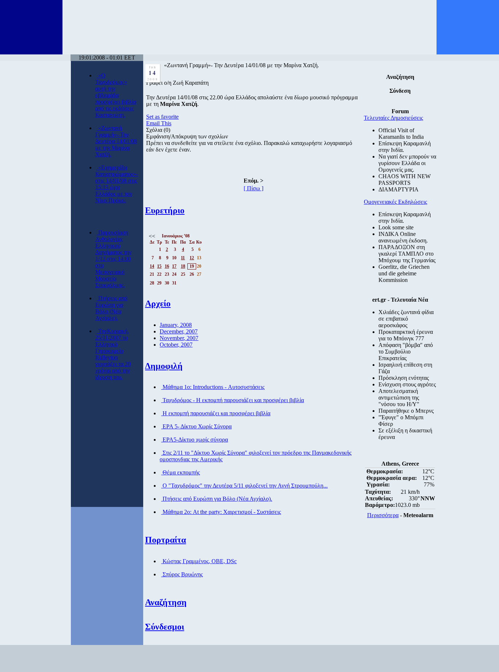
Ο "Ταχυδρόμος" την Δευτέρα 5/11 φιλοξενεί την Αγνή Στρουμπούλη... (244, 485)
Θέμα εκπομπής (180, 472)
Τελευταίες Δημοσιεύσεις (393, 118)
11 (183, 257)
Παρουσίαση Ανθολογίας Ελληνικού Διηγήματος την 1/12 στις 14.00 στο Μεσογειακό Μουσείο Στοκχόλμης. (113, 258)
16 (167, 266)
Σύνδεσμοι (164, 626)
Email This (158, 123)
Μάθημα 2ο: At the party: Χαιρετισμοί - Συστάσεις (221, 512)
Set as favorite (162, 117)
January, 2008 (176, 325)
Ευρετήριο (164, 210)
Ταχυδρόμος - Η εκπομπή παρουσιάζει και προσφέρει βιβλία (232, 400)
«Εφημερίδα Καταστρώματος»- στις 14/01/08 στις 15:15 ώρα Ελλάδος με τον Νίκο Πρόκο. (116, 183)
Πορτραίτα (165, 540)
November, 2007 (179, 338)
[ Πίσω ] (253, 188)
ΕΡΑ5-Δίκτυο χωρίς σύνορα (194, 439)
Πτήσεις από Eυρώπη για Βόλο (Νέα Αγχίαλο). (111, 308)
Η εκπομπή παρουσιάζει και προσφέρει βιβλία (215, 413)
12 (192, 257)
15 (159, 266)
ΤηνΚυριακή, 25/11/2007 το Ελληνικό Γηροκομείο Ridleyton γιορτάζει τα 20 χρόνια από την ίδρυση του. (113, 354)
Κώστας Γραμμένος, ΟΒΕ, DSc (199, 561)
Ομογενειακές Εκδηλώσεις (395, 202)
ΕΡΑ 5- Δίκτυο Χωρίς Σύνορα (196, 426)
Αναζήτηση (166, 602)
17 (174, 266)
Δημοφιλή (164, 366)
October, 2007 (176, 344)
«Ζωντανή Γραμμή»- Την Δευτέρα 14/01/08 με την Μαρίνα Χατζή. (116, 141)
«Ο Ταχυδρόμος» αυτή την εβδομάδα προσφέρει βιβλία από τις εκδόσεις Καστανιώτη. (115, 95)
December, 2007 (179, 331)
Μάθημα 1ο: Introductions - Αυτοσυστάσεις (212, 387)
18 (183, 266)
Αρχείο (158, 303)
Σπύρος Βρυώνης (182, 574)
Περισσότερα (383, 515)
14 (152, 266)
